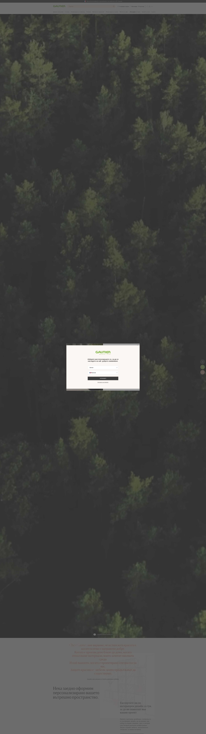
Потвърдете (103, 378)
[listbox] (103, 367)
